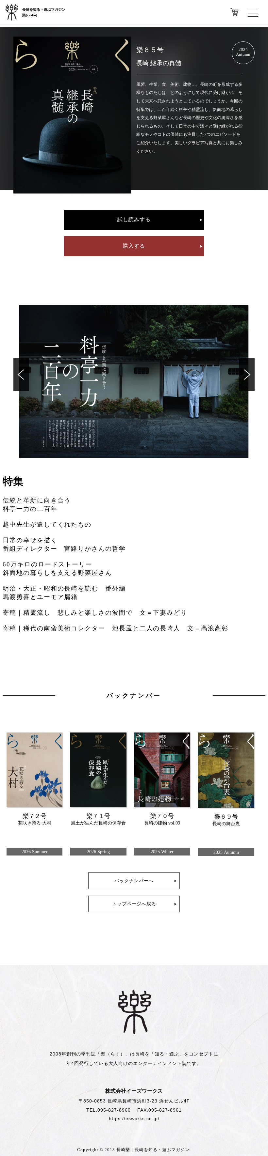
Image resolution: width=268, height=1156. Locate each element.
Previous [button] (21, 374)
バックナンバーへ (134, 880)
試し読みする (134, 219)
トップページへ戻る (134, 903)
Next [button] (247, 374)
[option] (133, 381)
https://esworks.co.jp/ (134, 1118)
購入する (134, 246)
